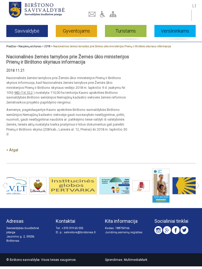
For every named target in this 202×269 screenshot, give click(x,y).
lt (194, 5)
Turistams (125, 31)
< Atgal (12, 150)
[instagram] (158, 230)
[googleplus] (167, 230)
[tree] (114, 14)
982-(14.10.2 (23, 93)
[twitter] (184, 230)
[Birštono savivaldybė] (43, 9)
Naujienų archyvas (30, 46)
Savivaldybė (27, 31)
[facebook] (176, 230)
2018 (47, 46)
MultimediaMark (135, 260)
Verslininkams (175, 31)
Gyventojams (76, 31)
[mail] (93, 14)
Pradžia (11, 46)
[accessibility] (103, 14)
